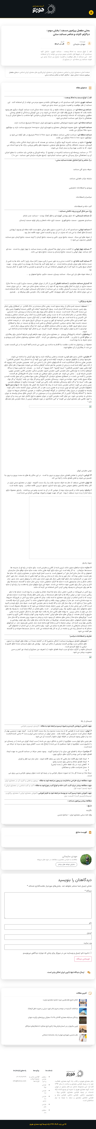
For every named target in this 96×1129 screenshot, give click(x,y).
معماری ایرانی (57, 72)
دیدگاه (88, 891)
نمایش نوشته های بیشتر (66, 864)
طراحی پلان (44, 1105)
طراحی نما (44, 1092)
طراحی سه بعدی (44, 1098)
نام (90, 923)
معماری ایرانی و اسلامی (71, 72)
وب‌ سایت (88, 943)
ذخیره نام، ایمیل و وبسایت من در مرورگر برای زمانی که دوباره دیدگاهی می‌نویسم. (55, 953)
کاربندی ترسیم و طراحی (30, 726)
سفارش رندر (44, 1111)
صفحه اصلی (85, 72)
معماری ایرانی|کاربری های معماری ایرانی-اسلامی (35, 72)
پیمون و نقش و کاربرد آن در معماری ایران (21, 780)
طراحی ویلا (44, 1086)
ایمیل (89, 933)
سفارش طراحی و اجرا (44, 1079)
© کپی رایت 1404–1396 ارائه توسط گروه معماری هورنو (48, 1124)
